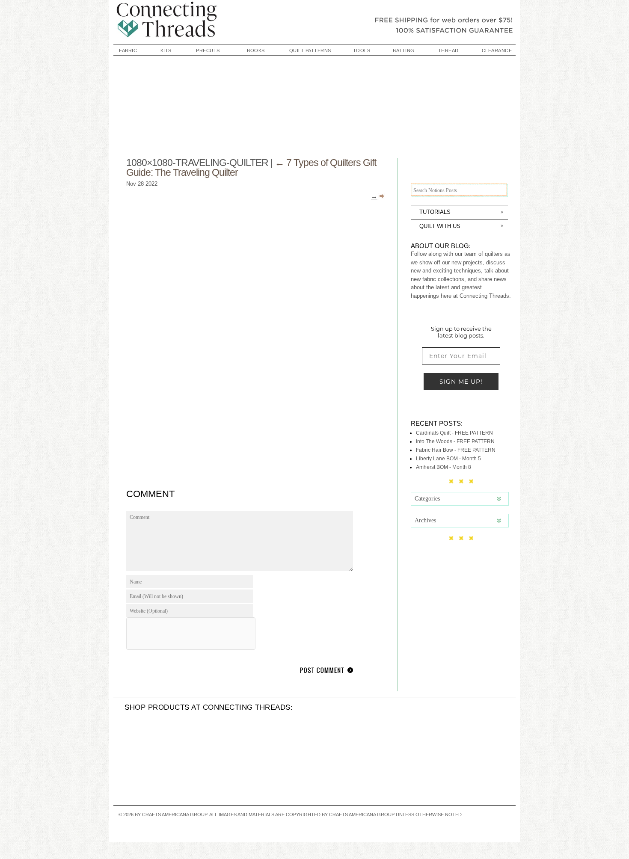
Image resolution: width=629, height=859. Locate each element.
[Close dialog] (111, 330)
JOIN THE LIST (421, 539)
